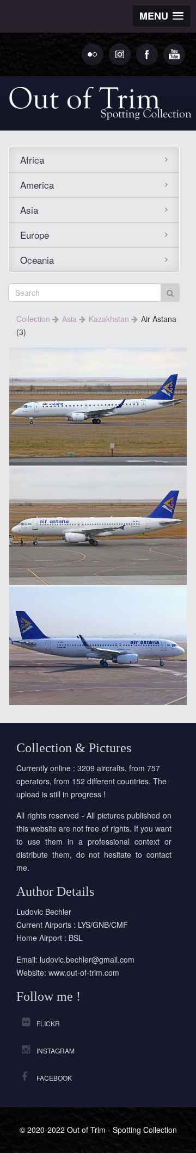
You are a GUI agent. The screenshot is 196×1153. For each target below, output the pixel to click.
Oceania (37, 259)
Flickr (48, 1023)
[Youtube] (174, 54)
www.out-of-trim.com (83, 972)
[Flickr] (92, 54)
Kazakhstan (110, 318)
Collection (34, 318)
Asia (29, 209)
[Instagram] (120, 54)
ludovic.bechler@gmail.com (87, 959)
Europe (34, 234)
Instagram (55, 1050)
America (37, 184)
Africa (32, 159)
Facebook (54, 1077)
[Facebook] (147, 54)
